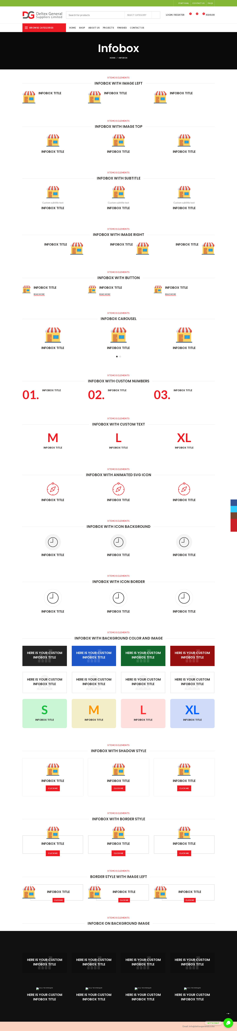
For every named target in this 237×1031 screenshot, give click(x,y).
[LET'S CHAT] (228, 1023)
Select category (136, 15)
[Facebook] (154, 3)
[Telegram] (170, 3)
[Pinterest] (162, 3)
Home (112, 58)
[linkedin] (166, 3)
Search (156, 15)
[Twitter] (158, 3)
